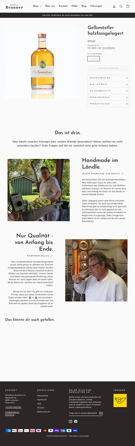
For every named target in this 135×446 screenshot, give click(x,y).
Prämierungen (100, 97)
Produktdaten (100, 104)
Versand (40, 408)
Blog (84, 6)
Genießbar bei (101, 78)
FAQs (75, 6)
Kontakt (63, 6)
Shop (36, 6)
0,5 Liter (94, 58)
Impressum (42, 400)
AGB (39, 404)
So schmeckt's (100, 91)
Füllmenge (95, 54)
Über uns (50, 6)
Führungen (96, 6)
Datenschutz (42, 396)
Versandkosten (108, 48)
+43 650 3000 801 (13, 407)
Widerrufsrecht (43, 412)
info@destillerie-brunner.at (12, 413)
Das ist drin (98, 84)
